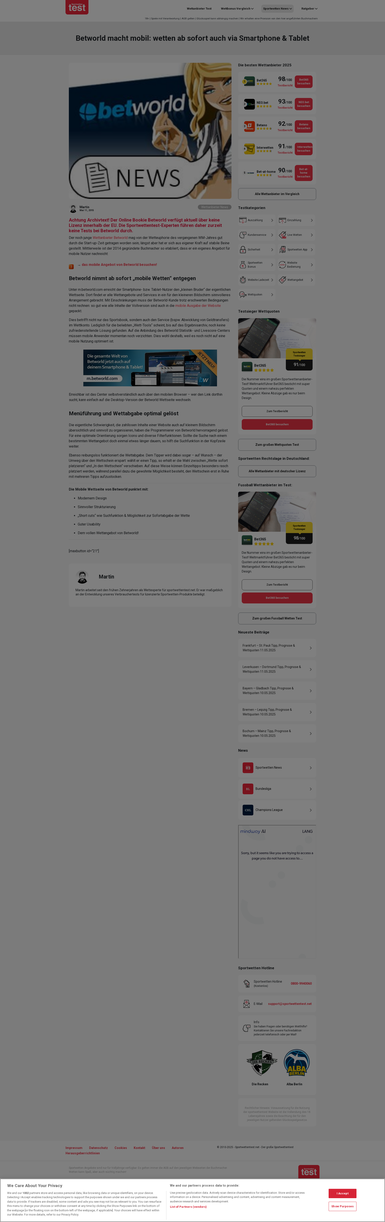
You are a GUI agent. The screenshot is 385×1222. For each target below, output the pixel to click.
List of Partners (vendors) (188, 1206)
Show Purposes (342, 1206)
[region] (192, 1200)
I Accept (342, 1193)
